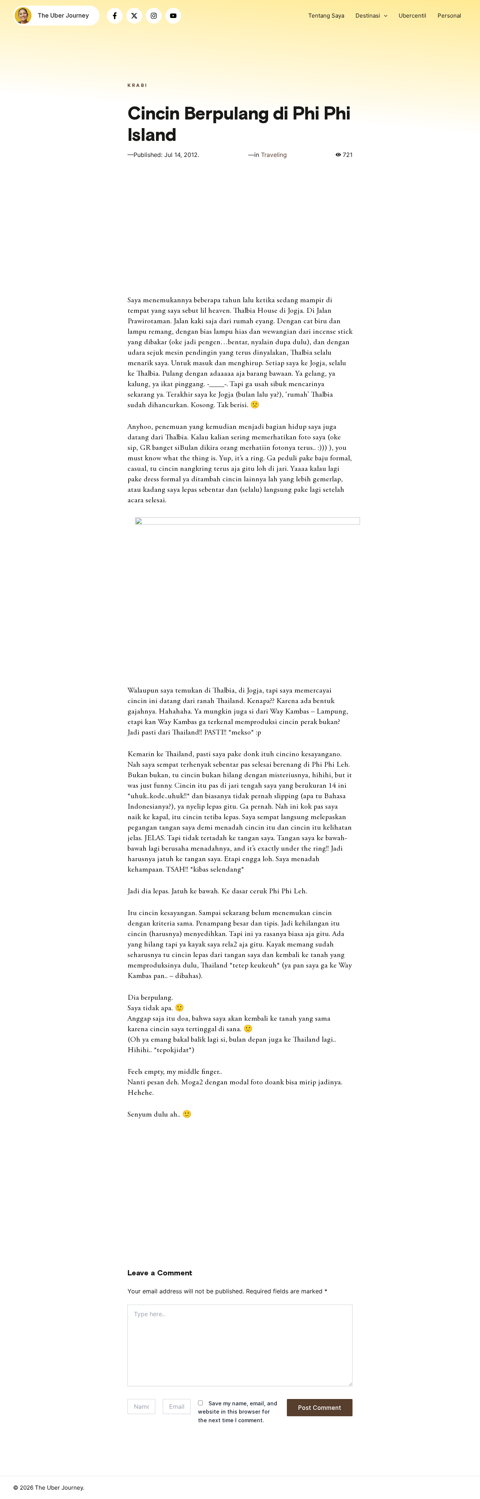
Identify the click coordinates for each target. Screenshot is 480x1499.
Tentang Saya (326, 15)
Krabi (138, 85)
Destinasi (368, 15)
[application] (383, 15)
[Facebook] (115, 16)
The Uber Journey (63, 15)
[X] (134, 16)
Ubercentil (412, 15)
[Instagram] (154, 16)
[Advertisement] (240, 230)
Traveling (274, 154)
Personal (449, 15)
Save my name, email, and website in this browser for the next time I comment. (237, 1411)
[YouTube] (173, 16)
